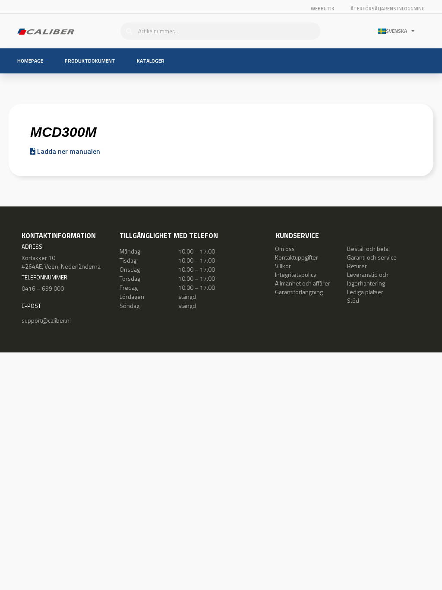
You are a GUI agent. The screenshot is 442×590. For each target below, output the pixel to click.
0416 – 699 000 (43, 288)
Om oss (285, 248)
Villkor (283, 265)
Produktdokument (90, 61)
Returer (357, 265)
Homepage (30, 61)
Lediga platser (365, 291)
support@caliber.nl (46, 320)
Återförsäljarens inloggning (387, 8)
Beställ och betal (368, 248)
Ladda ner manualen (67, 151)
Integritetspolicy (295, 274)
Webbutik (322, 8)
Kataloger (150, 61)
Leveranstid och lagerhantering (367, 279)
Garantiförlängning (299, 291)
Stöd (353, 300)
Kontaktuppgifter (296, 257)
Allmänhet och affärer (302, 283)
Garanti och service (372, 257)
